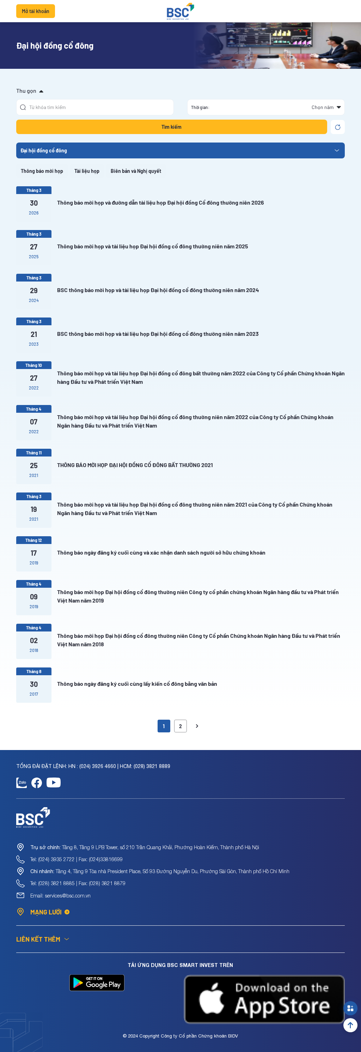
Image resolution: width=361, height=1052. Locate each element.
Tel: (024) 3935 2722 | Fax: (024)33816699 (76, 859)
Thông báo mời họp (42, 171)
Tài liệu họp (86, 171)
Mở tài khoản (35, 11)
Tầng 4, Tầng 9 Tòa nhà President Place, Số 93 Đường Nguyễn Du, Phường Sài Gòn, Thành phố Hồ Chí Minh (159, 871)
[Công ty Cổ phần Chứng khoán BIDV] (180, 11)
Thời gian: (200, 107)
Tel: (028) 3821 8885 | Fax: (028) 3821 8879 (78, 883)
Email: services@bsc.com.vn (60, 896)
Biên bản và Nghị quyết (136, 171)
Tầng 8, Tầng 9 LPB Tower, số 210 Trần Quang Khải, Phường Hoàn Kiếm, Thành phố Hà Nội (144, 847)
